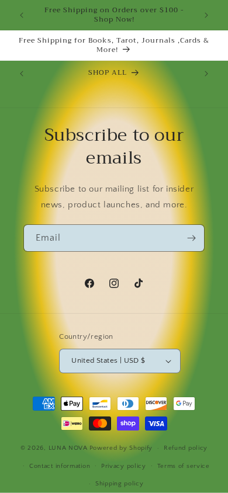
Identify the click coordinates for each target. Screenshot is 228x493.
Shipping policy (119, 483)
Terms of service (183, 466)
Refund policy (186, 448)
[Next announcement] (206, 15)
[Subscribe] (191, 238)
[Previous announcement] (21, 15)
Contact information (59, 466)
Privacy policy (123, 466)
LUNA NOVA (68, 448)
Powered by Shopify (121, 448)
